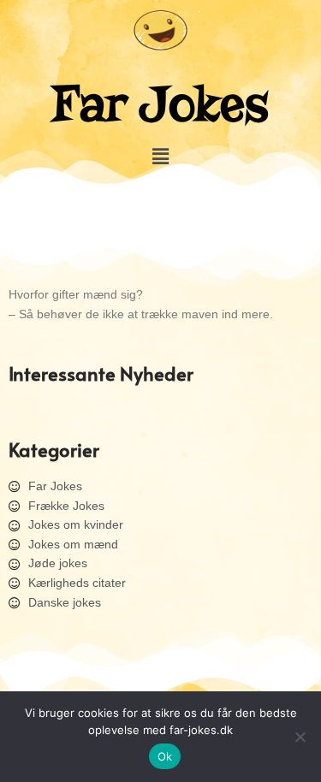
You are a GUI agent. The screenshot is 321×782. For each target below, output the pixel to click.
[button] (160, 156)
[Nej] (299, 736)
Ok (165, 756)
